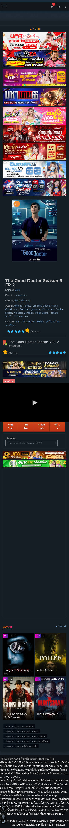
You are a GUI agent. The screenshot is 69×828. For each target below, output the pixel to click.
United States (22, 300)
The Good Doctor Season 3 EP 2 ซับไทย (25, 736)
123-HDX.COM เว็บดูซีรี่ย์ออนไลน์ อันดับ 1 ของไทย (29, 758)
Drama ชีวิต (21, 321)
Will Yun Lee (21, 316)
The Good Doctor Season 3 (19, 726)
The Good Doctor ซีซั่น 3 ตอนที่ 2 (21, 746)
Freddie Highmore (30, 309)
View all (62, 626)
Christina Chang (41, 305)
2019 (17, 290)
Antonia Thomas (22, 305)
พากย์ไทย (10, 325)
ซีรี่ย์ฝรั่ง (40, 321)
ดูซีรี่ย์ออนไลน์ (52, 321)
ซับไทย (31, 321)
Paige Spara (41, 312)
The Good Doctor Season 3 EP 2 (34, 342)
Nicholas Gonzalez (23, 312)
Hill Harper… (48, 309)
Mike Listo (21, 295)
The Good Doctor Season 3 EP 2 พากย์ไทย (26, 741)
